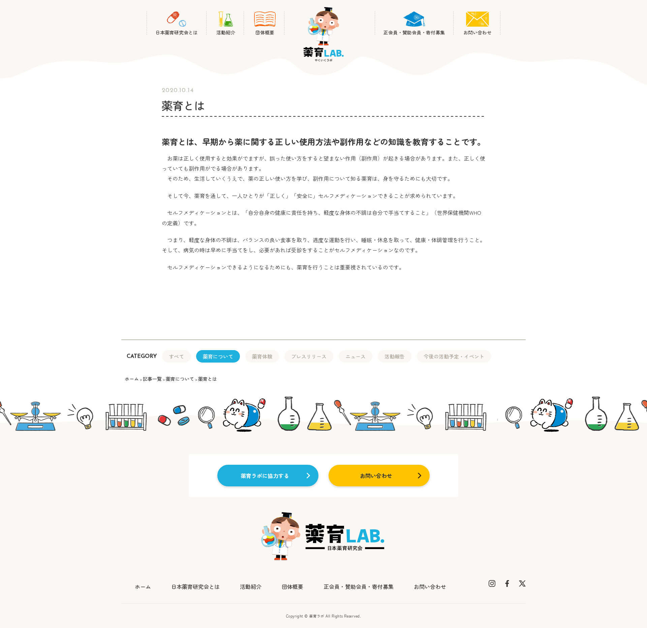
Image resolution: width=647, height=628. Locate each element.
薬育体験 (262, 356)
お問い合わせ (376, 476)
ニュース (355, 356)
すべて (176, 356)
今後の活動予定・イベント (454, 356)
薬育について (218, 356)
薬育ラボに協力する (265, 476)
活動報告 (394, 356)
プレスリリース (309, 356)
